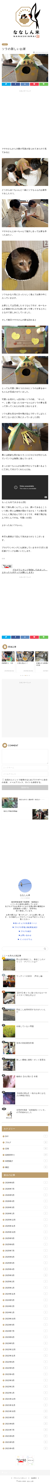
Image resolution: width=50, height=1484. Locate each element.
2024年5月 (25, 1300)
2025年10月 (25, 1232)
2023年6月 (25, 1337)
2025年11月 (25, 1226)
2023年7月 (25, 1331)
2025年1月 (25, 1288)
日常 (25, 1149)
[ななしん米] (25, 38)
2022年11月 (25, 1356)
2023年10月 (25, 1319)
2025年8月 (25, 1244)
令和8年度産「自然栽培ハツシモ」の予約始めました (31, 1111)
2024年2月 (25, 1306)
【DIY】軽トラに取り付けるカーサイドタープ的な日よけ (31, 994)
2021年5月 (25, 1442)
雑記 (25, 1167)
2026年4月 (25, 1201)
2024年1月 (25, 1312)
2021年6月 (25, 1436)
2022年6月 (25, 1362)
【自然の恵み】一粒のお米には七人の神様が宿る (31, 1094)
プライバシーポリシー (20, 1478)
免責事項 (34, 1478)
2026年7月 (25, 1189)
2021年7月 (25, 1430)
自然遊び (25, 1161)
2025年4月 (25, 1269)
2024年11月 (25, 1294)
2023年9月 (25, 1325)
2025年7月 (25, 1251)
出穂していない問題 (25, 1026)
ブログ (5, 44)
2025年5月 (25, 1263)
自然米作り (26, 1155)
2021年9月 (25, 1417)
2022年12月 (25, 1349)
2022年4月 (25, 1374)
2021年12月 (25, 1399)
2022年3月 (25, 1380)
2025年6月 (25, 1257)
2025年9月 (25, 1238)
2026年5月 (25, 1195)
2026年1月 (25, 1213)
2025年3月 (25, 1275)
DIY (25, 1136)
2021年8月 (25, 1424)
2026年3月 (25, 1207)
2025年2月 (25, 1281)
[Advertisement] (25, 118)
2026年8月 (25, 1183)
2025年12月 (25, 1220)
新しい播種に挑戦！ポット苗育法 (31, 1060)
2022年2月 (25, 1387)
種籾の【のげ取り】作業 (27, 1076)
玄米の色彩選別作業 (25, 1043)
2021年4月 (25, 1448)
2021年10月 (25, 1411)
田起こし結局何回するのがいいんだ (31, 1010)
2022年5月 (25, 1368)
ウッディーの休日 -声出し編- (29, 976)
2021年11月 (25, 1405)
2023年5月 (25, 1343)
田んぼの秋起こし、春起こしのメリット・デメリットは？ (31, 960)
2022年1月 (25, 1393)
